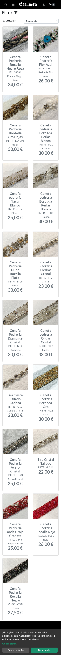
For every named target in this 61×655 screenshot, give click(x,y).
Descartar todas (16, 650)
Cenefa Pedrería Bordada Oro (45, 401)
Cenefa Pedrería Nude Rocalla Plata (15, 270)
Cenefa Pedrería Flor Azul (45, 60)
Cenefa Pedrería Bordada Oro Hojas (15, 131)
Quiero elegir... (9, 643)
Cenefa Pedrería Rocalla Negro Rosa (15, 62)
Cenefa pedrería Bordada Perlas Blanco (45, 133)
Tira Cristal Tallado (45, 461)
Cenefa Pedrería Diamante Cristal (15, 336)
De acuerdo (44, 650)
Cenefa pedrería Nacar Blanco (15, 199)
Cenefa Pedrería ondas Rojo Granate (15, 530)
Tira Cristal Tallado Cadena (15, 399)
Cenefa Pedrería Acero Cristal (15, 465)
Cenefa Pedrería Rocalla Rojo (45, 528)
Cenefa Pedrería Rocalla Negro (15, 594)
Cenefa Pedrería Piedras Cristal (45, 268)
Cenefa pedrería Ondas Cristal (46, 336)
